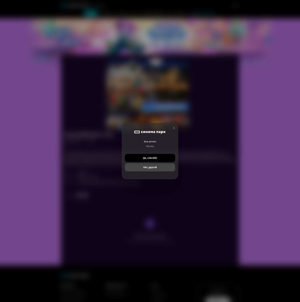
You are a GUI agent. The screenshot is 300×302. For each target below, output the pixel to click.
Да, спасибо (150, 157)
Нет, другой (150, 167)
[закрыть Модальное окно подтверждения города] (174, 127)
